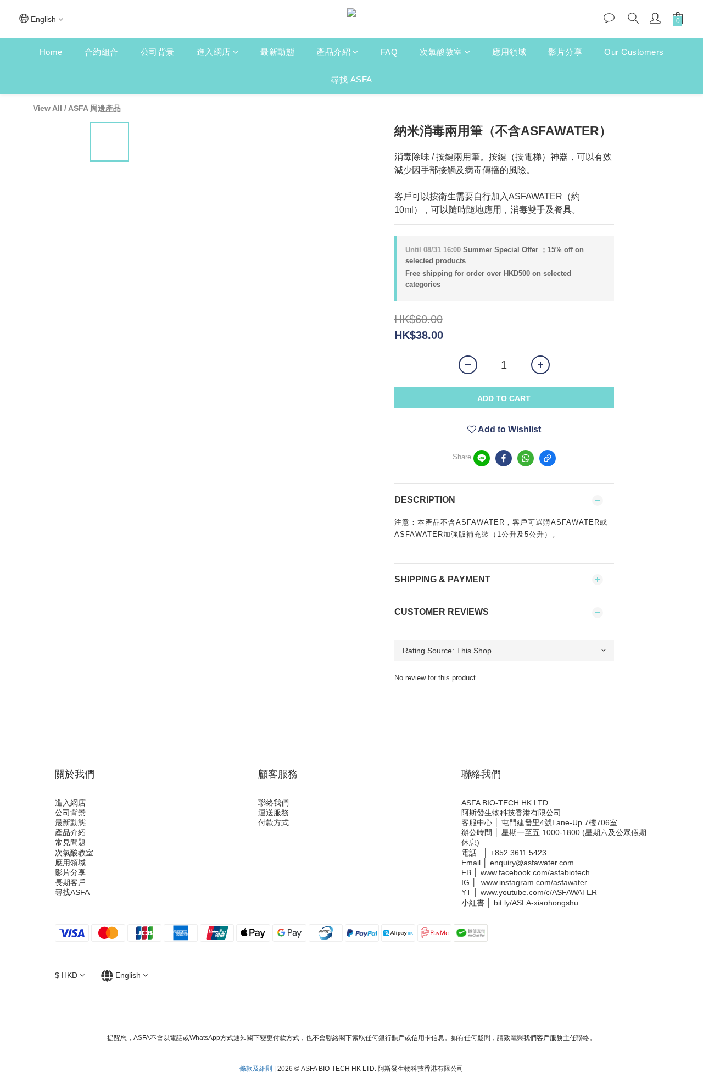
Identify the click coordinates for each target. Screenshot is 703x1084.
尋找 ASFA (351, 79)
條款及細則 (255, 1068)
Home (51, 52)
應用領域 (509, 52)
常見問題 (70, 842)
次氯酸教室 (441, 52)
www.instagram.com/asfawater (534, 882)
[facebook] (503, 458)
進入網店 (214, 52)
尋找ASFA (72, 892)
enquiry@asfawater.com (532, 862)
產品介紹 (333, 52)
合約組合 (102, 52)
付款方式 (273, 822)
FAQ (389, 52)
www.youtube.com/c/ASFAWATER (539, 892)
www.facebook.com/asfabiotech (535, 872)
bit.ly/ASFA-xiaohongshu (536, 902)
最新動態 (277, 52)
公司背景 (158, 52)
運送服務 (273, 812)
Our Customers (634, 52)
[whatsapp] (525, 458)
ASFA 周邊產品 (94, 108)
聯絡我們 (273, 802)
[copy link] (547, 458)
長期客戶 (70, 882)
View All (47, 108)
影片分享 (565, 52)
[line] (481, 458)
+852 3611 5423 (518, 852)
